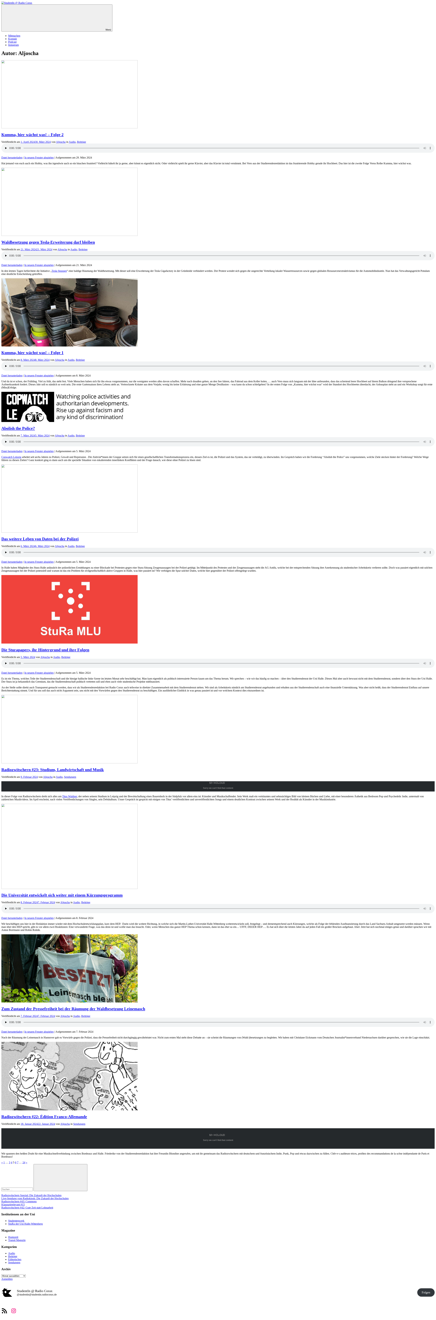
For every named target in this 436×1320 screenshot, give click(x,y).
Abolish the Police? (18, 428)
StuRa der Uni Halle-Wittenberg (25, 1223)
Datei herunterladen (11, 157)
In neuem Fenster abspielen (39, 157)
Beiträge (81, 141)
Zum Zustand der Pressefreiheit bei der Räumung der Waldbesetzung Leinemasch (73, 1009)
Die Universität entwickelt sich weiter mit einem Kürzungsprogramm (62, 895)
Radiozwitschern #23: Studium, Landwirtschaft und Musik (52, 769)
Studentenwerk (16, 1220)
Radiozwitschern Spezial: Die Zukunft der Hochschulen (31, 1195)
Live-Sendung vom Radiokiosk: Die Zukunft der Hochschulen (35, 1198)
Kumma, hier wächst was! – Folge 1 (32, 352)
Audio (72, 141)
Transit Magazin (17, 1240)
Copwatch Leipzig (11, 457)
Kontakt (12, 38)
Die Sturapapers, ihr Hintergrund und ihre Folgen (45, 650)
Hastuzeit (13, 1237)
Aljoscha (61, 141)
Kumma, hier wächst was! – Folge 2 (32, 134)
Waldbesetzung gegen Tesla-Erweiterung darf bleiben (48, 242)
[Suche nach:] (17, 1189)
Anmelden (7, 1279)
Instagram (13, 44)
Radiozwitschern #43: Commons (19, 1201)
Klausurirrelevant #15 (13, 1204)
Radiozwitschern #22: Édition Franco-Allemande (44, 1116)
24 (23, 1162)
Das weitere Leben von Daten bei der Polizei (40, 539)
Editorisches (14, 1259)
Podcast (12, 41)
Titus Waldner (69, 796)
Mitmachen (14, 35)
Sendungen (70, 776)
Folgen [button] (426, 1292)
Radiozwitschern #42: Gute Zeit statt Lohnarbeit (27, 1207)
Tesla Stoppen (59, 270)
